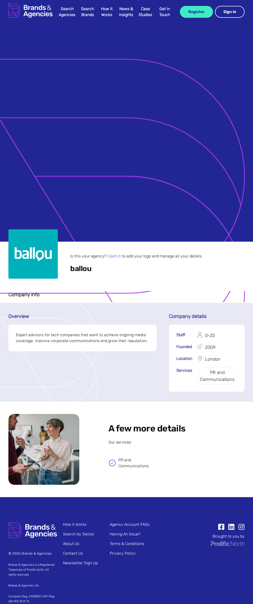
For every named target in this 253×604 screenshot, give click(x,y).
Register (196, 11)
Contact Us (73, 553)
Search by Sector (78, 534)
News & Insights (126, 11)
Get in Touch (164, 11)
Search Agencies (67, 11)
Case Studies (145, 11)
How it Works (107, 11)
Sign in (229, 11)
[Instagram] (239, 527)
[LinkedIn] (229, 527)
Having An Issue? (125, 534)
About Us (71, 543)
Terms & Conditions (127, 543)
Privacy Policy (123, 553)
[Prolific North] (228, 544)
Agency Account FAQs (129, 524)
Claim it (114, 256)
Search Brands (87, 11)
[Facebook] (221, 527)
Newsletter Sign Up (80, 563)
